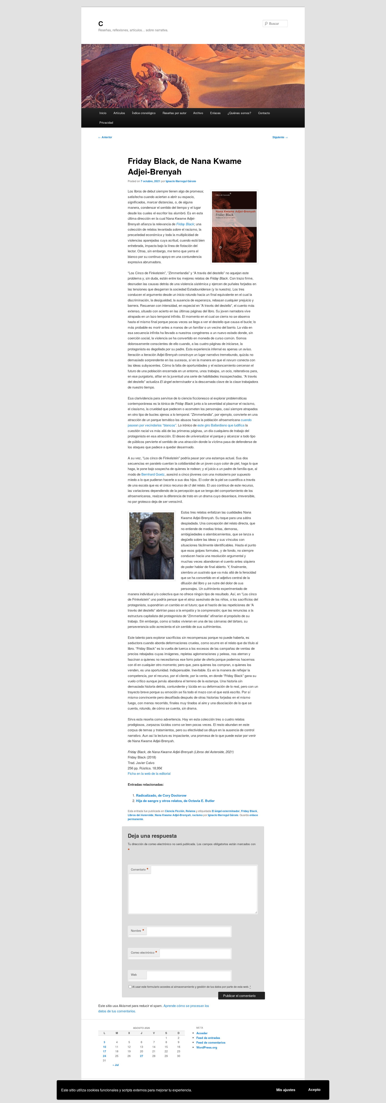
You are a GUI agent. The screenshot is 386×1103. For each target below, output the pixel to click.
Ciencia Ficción (174, 811)
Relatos (190, 811)
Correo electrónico (144, 952)
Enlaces (215, 113)
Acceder (202, 1033)
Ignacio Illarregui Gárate (181, 181)
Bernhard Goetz (153, 474)
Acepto (314, 1090)
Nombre (137, 930)
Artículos (119, 113)
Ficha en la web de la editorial (149, 773)
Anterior (105, 137)
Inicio (102, 113)
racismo (197, 815)
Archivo (198, 113)
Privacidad (106, 122)
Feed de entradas (208, 1038)
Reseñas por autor (174, 113)
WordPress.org (206, 1047)
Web (134, 974)
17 (104, 1051)
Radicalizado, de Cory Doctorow (161, 795)
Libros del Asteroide (140, 815)
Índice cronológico (143, 113)
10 (104, 1047)
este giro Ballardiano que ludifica (220, 425)
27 (141, 1056)
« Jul (116, 1065)
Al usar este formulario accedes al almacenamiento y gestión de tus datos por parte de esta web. (191, 986)
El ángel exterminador (226, 811)
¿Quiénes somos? (239, 113)
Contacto (264, 113)
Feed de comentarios (210, 1042)
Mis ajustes (285, 1090)
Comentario (140, 869)
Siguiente (280, 137)
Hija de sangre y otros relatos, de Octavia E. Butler (175, 800)
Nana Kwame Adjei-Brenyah (173, 815)
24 (104, 1056)
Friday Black (249, 811)
